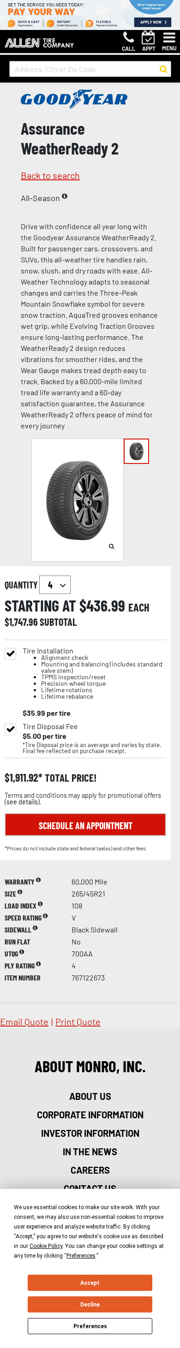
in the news (90, 1151)
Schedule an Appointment (85, 825)
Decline (90, 1304)
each (139, 607)
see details (22, 802)
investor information (90, 1133)
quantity (22, 584)
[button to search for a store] (163, 69)
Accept (90, 1283)
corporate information (90, 1114)
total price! (69, 777)
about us (90, 1096)
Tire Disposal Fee (50, 726)
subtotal (58, 622)
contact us (90, 1188)
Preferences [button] (81, 1256)
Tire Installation (92, 673)
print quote (78, 1021)
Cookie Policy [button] (46, 1246)
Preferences (90, 1326)
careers (90, 1170)
